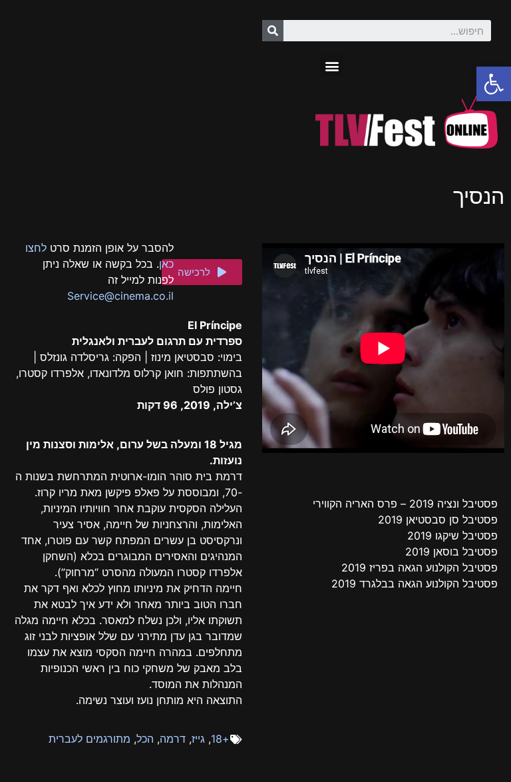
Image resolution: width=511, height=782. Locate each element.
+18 (220, 738)
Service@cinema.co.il (120, 295)
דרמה (173, 738)
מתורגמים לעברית (89, 738)
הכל (145, 738)
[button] (332, 66)
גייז (198, 738)
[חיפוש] (272, 30)
